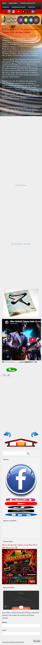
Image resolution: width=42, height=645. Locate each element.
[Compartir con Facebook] (9, 375)
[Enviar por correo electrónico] (3, 375)
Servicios (5, 7)
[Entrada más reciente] (7, 437)
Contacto (31, 7)
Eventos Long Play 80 (27, 3)
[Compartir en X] (7, 375)
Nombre (4, 622)
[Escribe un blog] (5, 375)
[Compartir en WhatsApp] (11, 373)
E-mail (4, 630)
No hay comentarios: (35, 35)
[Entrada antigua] (35, 437)
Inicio (4, 3)
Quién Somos (13, 3)
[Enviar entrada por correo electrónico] (19, 361)
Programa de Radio (18, 7)
